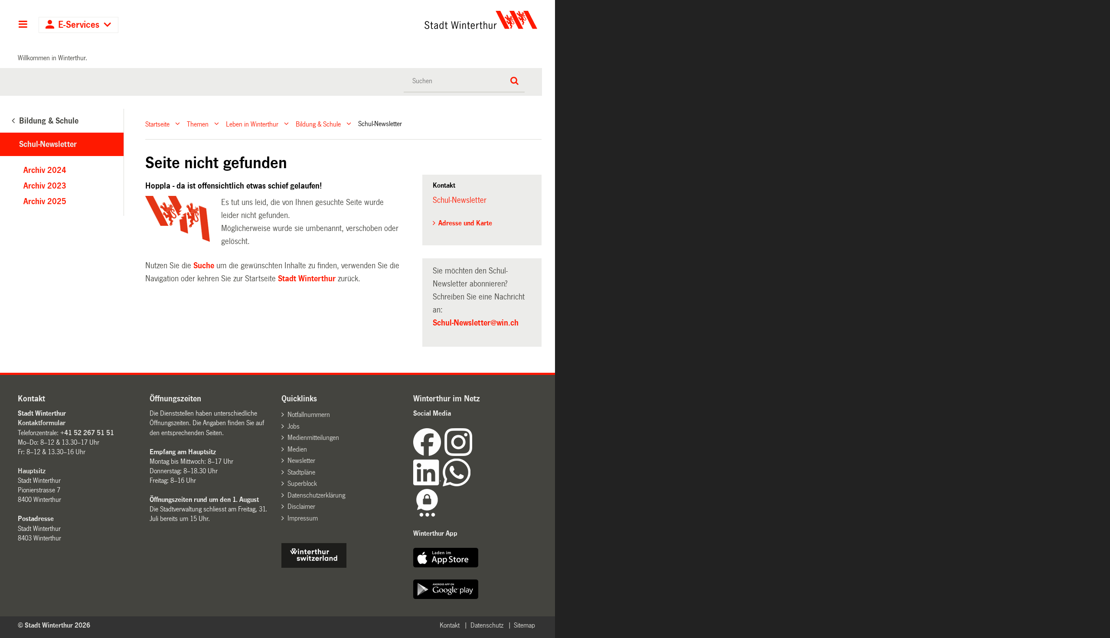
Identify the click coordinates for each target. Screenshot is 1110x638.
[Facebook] (428, 453)
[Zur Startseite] (400, 20)
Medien (297, 449)
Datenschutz (486, 625)
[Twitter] (473, 453)
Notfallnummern (308, 414)
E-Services (79, 25)
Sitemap (524, 625)
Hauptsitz (32, 471)
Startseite (157, 123)
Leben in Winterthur (252, 123)
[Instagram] (458, 453)
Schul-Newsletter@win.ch (476, 323)
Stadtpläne (301, 472)
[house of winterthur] (313, 565)
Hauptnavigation (23, 25)
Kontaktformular (41, 422)
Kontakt (450, 625)
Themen (198, 123)
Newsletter (301, 460)
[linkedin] (428, 484)
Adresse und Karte (465, 223)
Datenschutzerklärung (316, 495)
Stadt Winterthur (307, 278)
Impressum (302, 518)
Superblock (302, 483)
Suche (203, 265)
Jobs (293, 426)
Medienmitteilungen (313, 437)
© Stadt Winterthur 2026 (54, 625)
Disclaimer (301, 506)
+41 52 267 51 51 (87, 432)
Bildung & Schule (318, 123)
